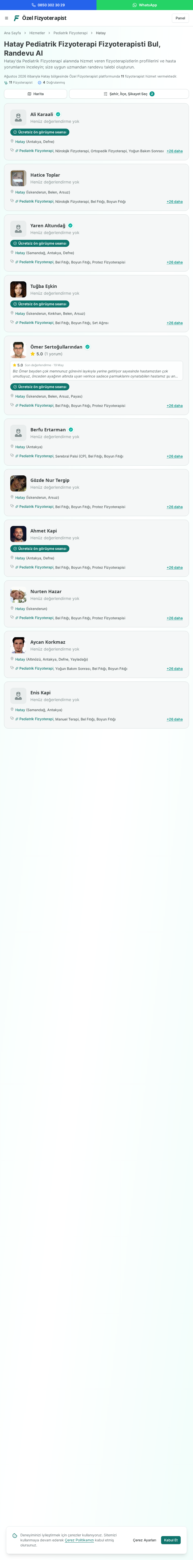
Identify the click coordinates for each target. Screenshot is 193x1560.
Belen (52, 192)
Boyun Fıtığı (116, 201)
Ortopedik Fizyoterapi (109, 151)
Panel (180, 18)
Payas (76, 396)
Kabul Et (171, 1540)
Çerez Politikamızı (79, 1540)
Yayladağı (78, 659)
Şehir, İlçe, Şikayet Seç (131, 94)
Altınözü (34, 659)
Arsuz (64, 192)
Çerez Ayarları (144, 1540)
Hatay (20, 141)
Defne (48, 141)
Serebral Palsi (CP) (70, 456)
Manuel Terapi (67, 719)
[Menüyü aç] (6, 18)
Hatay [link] (101, 33)
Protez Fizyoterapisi (108, 262)
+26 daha (175, 151)
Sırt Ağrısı (100, 323)
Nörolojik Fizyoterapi (72, 151)
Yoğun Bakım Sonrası (146, 151)
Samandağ (36, 253)
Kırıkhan (54, 313)
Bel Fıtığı (98, 201)
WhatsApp (148, 5)
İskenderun (36, 192)
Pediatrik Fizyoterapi (70, 33)
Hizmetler (37, 33)
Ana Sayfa (12, 33)
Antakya (34, 141)
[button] (58, 114)
